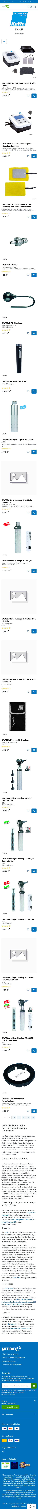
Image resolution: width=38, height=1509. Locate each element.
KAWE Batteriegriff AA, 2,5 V (13, 381)
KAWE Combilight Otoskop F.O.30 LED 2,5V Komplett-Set (17, 978)
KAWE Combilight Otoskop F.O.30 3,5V (17, 919)
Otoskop (7, 1232)
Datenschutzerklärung (8, 1394)
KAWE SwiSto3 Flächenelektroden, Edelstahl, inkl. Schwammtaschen (16, 205)
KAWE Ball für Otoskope (11, 323)
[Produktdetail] (34, 391)
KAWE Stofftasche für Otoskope (15, 740)
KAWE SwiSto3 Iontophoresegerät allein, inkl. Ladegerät (16, 145)
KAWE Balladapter (9, 265)
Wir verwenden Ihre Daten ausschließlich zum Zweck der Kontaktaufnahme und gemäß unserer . (18, 1392)
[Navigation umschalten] (3, 6)
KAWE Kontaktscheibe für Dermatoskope (12, 1099)
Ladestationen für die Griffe (19, 1329)
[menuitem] (15, 1506)
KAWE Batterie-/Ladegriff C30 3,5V (16, 560)
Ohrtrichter (16, 1278)
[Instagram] (3, 1451)
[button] (34, 96)
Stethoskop (9, 1288)
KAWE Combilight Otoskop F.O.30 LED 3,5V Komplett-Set (17, 1039)
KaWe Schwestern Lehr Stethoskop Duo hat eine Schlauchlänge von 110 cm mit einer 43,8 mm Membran (18, 1302)
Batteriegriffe (12, 1324)
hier (20, 1499)
